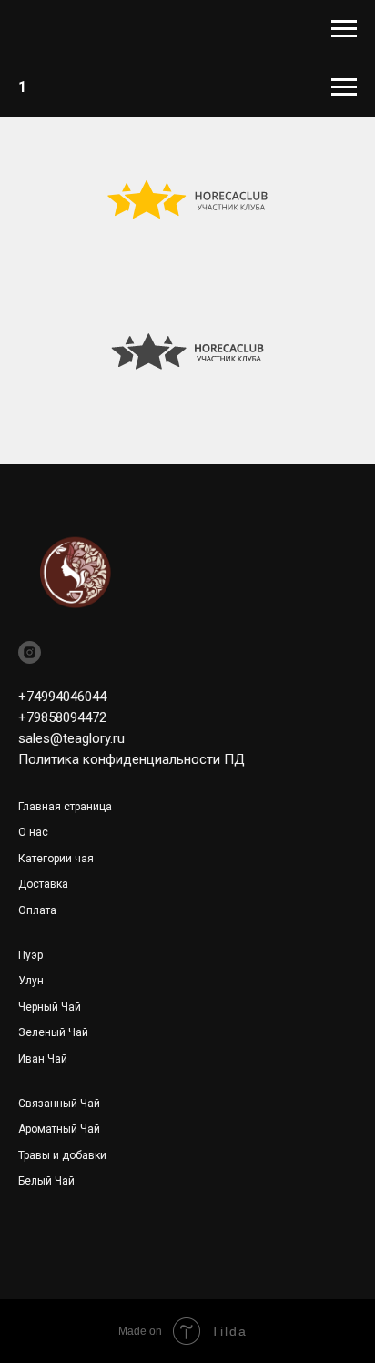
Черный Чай (49, 1007)
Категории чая (56, 858)
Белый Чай (46, 1181)
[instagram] (29, 652)
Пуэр (30, 955)
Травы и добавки (62, 1155)
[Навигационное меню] (344, 29)
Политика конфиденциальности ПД (131, 759)
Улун (31, 980)
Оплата (37, 910)
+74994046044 (62, 696)
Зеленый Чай (53, 1032)
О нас (33, 832)
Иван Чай (42, 1059)
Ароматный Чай (59, 1129)
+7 (26, 717)
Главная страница (65, 806)
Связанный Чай (59, 1103)
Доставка (43, 884)
